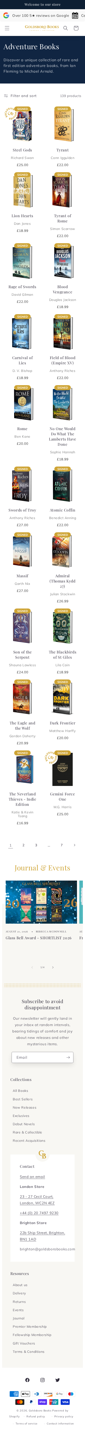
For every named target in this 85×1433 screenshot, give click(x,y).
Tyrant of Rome (62, 222)
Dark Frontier (62, 726)
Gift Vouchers (24, 1343)
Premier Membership (30, 1326)
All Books (20, 1091)
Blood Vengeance (62, 293)
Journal (18, 1318)
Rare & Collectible (27, 1132)
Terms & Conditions (29, 1351)
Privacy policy (63, 1416)
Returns (19, 1302)
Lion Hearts (22, 219)
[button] (7, 28)
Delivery (19, 1293)
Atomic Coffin (62, 513)
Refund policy (35, 1416)
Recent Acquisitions (29, 1140)
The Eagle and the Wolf (22, 729)
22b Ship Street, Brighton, (42, 1232)
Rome (22, 432)
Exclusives (21, 1116)
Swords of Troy (22, 513)
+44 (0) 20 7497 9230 (39, 1213)
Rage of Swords (22, 290)
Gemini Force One (62, 800)
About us (20, 1285)
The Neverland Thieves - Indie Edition (22, 804)
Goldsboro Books (40, 1410)
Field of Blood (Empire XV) (62, 364)
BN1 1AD (28, 1239)
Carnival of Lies (22, 364)
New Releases (24, 1107)
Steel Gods (22, 153)
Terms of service (27, 1423)
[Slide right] (53, 967)
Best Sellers (23, 1099)
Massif (22, 579)
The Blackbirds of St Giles (62, 658)
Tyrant (63, 153)
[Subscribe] (68, 1057)
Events (18, 1310)
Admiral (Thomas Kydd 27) (62, 584)
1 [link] (10, 845)
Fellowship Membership (32, 1335)
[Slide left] (32, 967)
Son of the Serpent (22, 658)
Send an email (32, 1176)
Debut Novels (24, 1124)
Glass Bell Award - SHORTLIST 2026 (39, 937)
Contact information (60, 1423)
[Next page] (74, 845)
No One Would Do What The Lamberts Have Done (62, 440)
